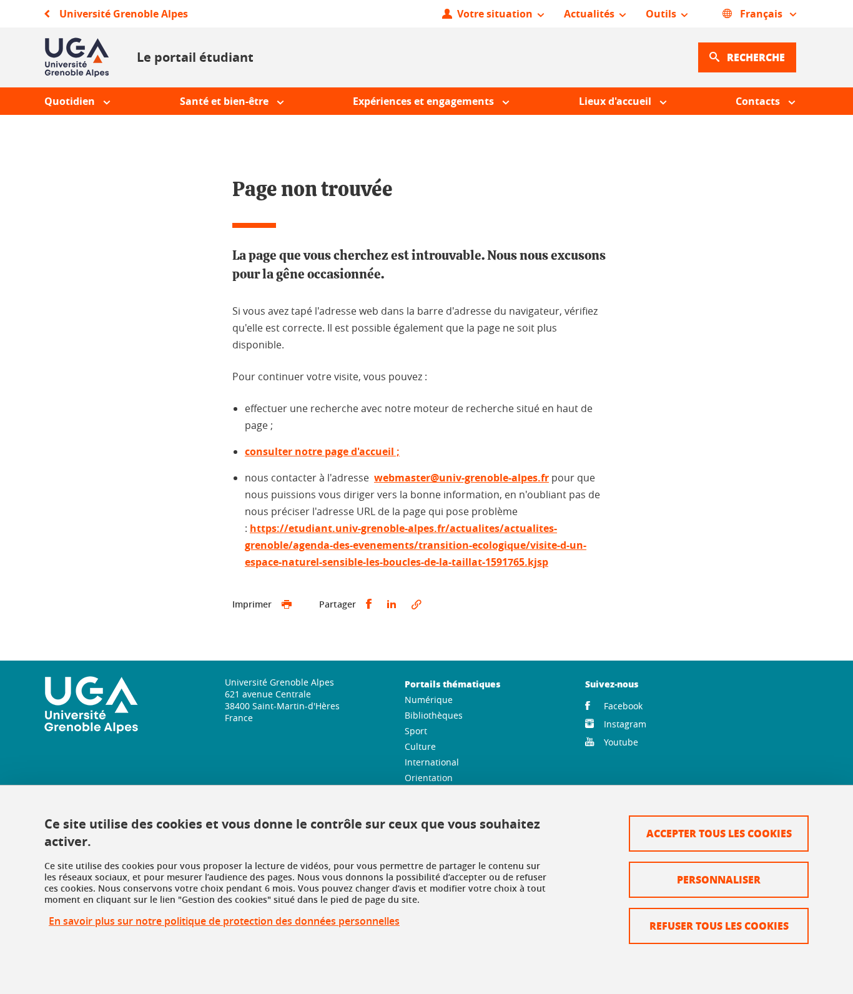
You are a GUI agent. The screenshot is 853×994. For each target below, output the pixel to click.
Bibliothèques (434, 715)
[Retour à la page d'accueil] (76, 57)
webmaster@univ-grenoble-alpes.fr (461, 478)
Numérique (429, 700)
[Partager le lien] (416, 604)
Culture (420, 746)
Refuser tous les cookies (719, 925)
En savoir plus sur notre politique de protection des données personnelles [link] (224, 921)
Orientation (429, 778)
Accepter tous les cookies (719, 833)
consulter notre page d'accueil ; (322, 451)
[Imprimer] (286, 604)
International (432, 762)
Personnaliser (719, 879)
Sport (416, 731)
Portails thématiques (452, 683)
